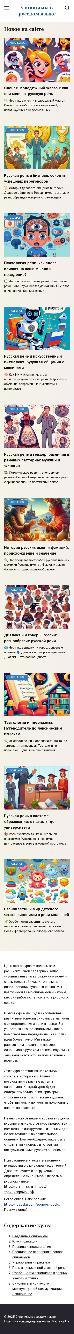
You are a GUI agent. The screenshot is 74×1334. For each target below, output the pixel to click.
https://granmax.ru (18, 1186)
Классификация (24, 1241)
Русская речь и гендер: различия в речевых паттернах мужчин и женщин (36, 460)
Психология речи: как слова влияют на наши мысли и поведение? (30, 269)
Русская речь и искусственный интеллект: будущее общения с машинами (34, 362)
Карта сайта (60, 1321)
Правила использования (31, 1247)
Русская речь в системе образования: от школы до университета (29, 822)
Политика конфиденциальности (27, 1321)
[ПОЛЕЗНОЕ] (37, 347)
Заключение (22, 1294)
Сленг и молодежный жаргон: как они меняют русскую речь (36, 91)
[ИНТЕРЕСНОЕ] (37, 79)
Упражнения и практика (31, 1262)
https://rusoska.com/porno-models (31, 1204)
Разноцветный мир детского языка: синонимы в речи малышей (36, 912)
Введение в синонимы (30, 1236)
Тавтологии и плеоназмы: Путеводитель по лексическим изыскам (33, 728)
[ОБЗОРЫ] (37, 254)
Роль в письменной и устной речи (39, 1268)
